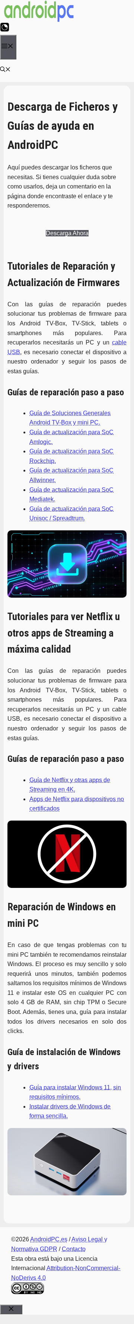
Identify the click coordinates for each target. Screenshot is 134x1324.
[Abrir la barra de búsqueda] (5, 70)
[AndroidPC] (39, 20)
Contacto (74, 1249)
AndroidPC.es (48, 1239)
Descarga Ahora (67, 233)
